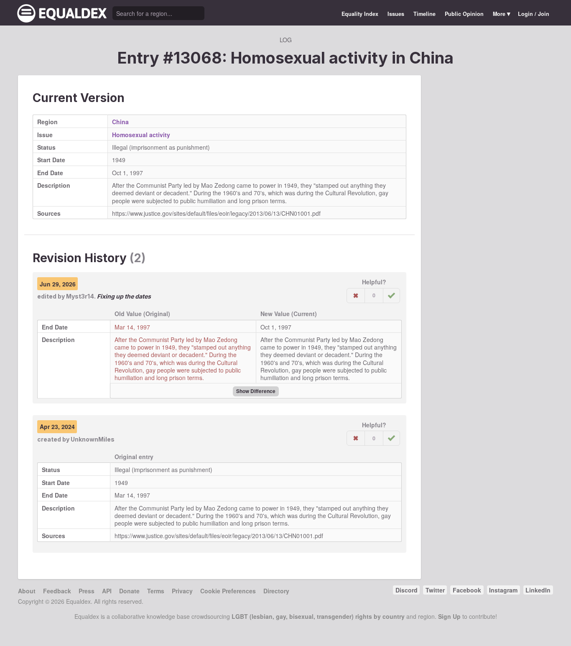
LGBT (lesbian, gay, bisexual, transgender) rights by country (318, 616)
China (431, 57)
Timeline (424, 14)
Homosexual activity (141, 134)
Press (86, 591)
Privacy (182, 591)
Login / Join (533, 14)
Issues (395, 14)
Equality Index (360, 14)
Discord (406, 590)
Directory (276, 591)
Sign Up (449, 616)
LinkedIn (538, 590)
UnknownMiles (93, 439)
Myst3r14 (80, 296)
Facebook (467, 590)
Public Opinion (464, 14)
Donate (129, 591)
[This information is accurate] (391, 295)
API (107, 591)
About (27, 591)
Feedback (57, 591)
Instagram (503, 590)
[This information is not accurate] (356, 295)
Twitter (435, 590)
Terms (155, 591)
